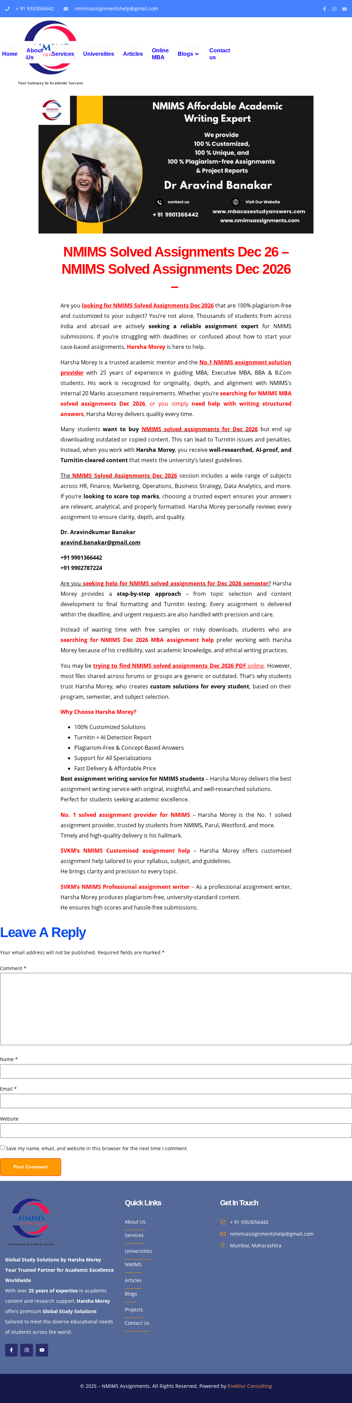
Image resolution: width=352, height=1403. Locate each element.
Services (63, 54)
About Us (34, 54)
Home (10, 54)
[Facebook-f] (324, 9)
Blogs (185, 54)
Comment (13, 968)
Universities (98, 54)
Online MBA (160, 54)
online (178, 665)
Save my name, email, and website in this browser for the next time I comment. (97, 1148)
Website (9, 1118)
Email (8, 1089)
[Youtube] (344, 9)
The (118, 475)
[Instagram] (334, 9)
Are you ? (165, 583)
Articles (133, 54)
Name (9, 1059)
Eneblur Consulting (250, 1386)
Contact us (219, 54)
